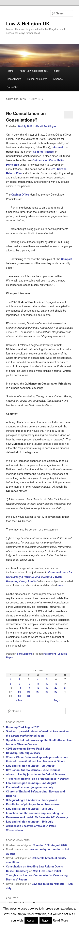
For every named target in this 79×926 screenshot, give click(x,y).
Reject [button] (45, 920)
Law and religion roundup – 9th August (30, 765)
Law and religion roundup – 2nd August (31, 783)
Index (56, 70)
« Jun (19, 700)
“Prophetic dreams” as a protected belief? (37, 778)
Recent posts (14, 78)
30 (19, 696)
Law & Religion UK (28, 23)
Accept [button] (31, 920)
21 (65, 687)
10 (28, 683)
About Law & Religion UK (34, 70)
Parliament (49, 653)
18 (37, 687)
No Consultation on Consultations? (26, 116)
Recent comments (37, 78)
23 (19, 692)
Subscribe (12, 87)
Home (10, 70)
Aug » (56, 700)
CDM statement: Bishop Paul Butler (28, 748)
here (60, 585)
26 (47, 692)
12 (47, 683)
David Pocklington (46, 126)
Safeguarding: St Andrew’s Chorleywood (31, 800)
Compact (66, 259)
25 (37, 692)
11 (37, 683)
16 (19, 687)
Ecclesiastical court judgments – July (29, 787)
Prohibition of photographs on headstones (33, 804)
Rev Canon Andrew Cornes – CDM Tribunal (33, 770)
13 (55, 683)
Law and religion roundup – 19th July (29, 821)
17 (28, 687)
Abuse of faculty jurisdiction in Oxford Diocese (35, 774)
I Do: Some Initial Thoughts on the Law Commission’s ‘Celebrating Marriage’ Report (37, 875)
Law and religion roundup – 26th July (29, 809)
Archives (58, 78)
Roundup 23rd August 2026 (23, 727)
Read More (60, 920)
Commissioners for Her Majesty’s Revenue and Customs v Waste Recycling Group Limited (39, 576)
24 (28, 692)
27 (55, 692)
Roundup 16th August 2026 (23, 753)
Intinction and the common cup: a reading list (35, 813)
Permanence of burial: (37, 817)
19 (47, 687)
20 (55, 687)
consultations (25, 653)
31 (28, 696)
